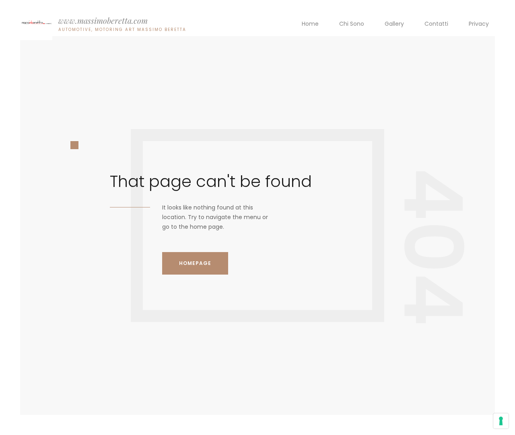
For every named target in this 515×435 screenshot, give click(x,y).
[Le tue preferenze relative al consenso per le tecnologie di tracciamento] (501, 421)
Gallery (394, 24)
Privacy (479, 24)
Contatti (436, 24)
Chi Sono (351, 24)
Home (310, 24)
